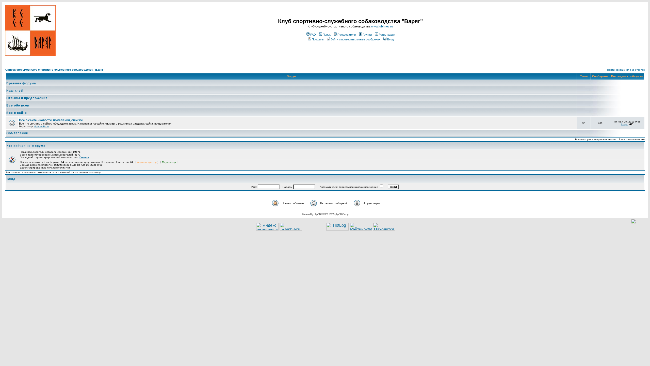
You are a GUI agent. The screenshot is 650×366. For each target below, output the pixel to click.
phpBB (317, 214)
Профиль (318, 39)
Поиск (327, 34)
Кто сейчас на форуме (26, 146)
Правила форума (21, 83)
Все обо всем (18, 105)
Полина (84, 157)
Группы (367, 34)
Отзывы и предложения (26, 98)
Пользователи (346, 34)
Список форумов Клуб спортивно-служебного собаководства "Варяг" (55, 69)
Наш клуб (14, 91)
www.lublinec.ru (382, 26)
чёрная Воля (41, 126)
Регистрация (387, 34)
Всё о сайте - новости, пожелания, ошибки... (52, 120)
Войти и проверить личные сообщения (355, 39)
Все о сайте (16, 113)
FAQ (313, 34)
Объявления (17, 133)
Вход (390, 39)
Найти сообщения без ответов (626, 69)
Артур (624, 124)
